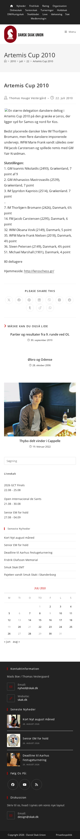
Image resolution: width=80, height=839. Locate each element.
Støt (67, 14)
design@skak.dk (28, 817)
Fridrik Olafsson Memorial (21, 560)
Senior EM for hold (16, 545)
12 (9, 620)
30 (50, 633)
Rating (45, 6)
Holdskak (62, 10)
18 (71, 620)
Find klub (34, 6)
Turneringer (47, 10)
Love (45, 14)
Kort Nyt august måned (19, 537)
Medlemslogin (38, 18)
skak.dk (22, 700)
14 (29, 620)
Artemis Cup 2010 (43, 61)
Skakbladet (33, 14)
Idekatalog (56, 14)
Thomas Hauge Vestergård (27, 98)
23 (50, 627)
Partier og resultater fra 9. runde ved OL (40, 334)
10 (60, 613)
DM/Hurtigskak (15, 14)
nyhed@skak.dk (28, 688)
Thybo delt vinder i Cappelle (39, 441)
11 (71, 613)
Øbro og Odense (40, 359)
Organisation (60, 6)
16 (50, 620)
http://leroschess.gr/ (39, 271)
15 (40, 620)
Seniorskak (31, 10)
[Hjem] (5, 61)
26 (9, 633)
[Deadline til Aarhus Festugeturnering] (13, 759)
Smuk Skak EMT (14, 567)
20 (19, 627)
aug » (16, 641)
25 (71, 627)
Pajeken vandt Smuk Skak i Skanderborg (30, 574)
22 (40, 627)
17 (60, 620)
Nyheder (21, 6)
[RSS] (36, 784)
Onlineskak (16, 10)
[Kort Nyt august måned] (13, 721)
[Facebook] (13, 784)
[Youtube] (24, 784)
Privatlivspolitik (64, 834)
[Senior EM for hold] (13, 740)
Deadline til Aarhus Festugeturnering (28, 552)
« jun (7, 641)
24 (60, 627)
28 (29, 633)
